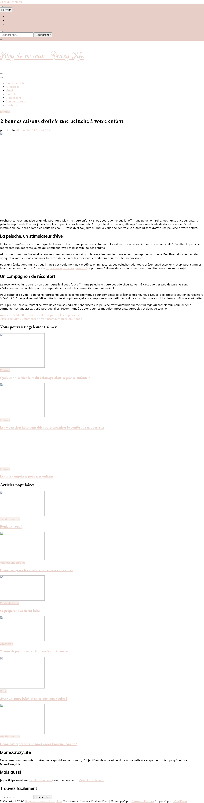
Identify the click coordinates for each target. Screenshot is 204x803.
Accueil (11, 17)
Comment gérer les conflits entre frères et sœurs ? (36, 570)
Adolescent (13, 98)
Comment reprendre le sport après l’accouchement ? (38, 744)
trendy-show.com (40, 780)
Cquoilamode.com (91, 780)
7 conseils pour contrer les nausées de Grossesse (35, 651)
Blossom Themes (142, 801)
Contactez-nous (16, 24)
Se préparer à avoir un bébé (20, 610)
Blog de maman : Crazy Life (42, 55)
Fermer (6, 9)
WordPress (180, 801)
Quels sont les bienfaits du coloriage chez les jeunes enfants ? (45, 377)
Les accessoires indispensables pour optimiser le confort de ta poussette (52, 427)
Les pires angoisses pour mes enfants (26, 476)
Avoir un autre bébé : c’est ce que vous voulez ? (33, 698)
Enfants (11, 94)
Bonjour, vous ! (11, 526)
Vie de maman (16, 101)
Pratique (12, 105)
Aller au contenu (11, 2)
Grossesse (12, 87)
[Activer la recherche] (1, 31)
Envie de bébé (15, 83)
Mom (8, 130)
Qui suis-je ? (14, 20)
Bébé (9, 90)
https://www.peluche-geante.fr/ (66, 268)
